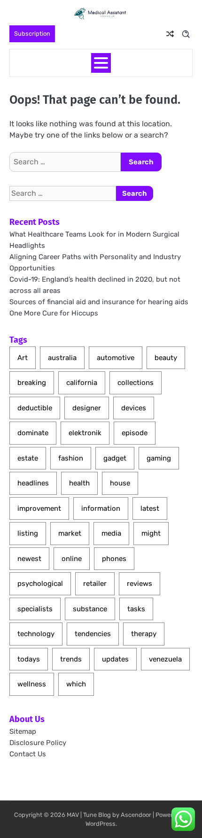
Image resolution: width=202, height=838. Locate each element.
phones (114, 558)
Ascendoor (136, 814)
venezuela (165, 659)
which (76, 684)
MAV (73, 814)
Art (22, 358)
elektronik (85, 433)
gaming (159, 458)
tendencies (93, 634)
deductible (34, 408)
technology (35, 634)
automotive (115, 358)
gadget (114, 458)
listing (27, 533)
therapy (143, 634)
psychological (40, 583)
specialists (35, 609)
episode (135, 433)
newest (29, 558)
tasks (136, 609)
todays (28, 659)
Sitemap (22, 731)
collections (135, 382)
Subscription (32, 33)
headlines (33, 483)
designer (86, 408)
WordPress (100, 823)
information (100, 508)
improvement (39, 508)
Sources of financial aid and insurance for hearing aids (98, 302)
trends (71, 659)
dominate (32, 433)
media (111, 533)
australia (62, 358)
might (151, 533)
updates (115, 659)
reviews (139, 583)
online (72, 558)
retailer (95, 583)
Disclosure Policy (37, 742)
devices (133, 408)
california (81, 382)
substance (90, 609)
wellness (31, 684)
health (79, 483)
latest (149, 508)
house (120, 483)
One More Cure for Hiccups (53, 313)
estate (27, 458)
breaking (31, 382)
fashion (70, 458)
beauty (166, 358)
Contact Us (27, 754)
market (69, 533)
